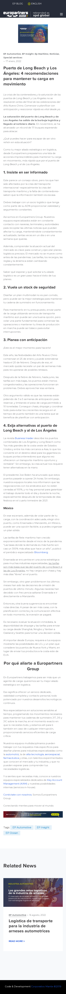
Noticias (54, 54)
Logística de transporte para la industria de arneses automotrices (31, 926)
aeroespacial (52, 754)
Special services (12, 57)
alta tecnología (35, 754)
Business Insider (24, 438)
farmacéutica (11, 758)
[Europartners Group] (26, 14)
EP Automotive (12, 54)
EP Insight (28, 54)
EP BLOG (17, 3)
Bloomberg (41, 552)
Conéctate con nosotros (17, 794)
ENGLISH (36, 3)
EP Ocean (12, 833)
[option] (33, 914)
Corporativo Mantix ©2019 (46, 986)
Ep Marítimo (42, 54)
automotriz (12, 754)
